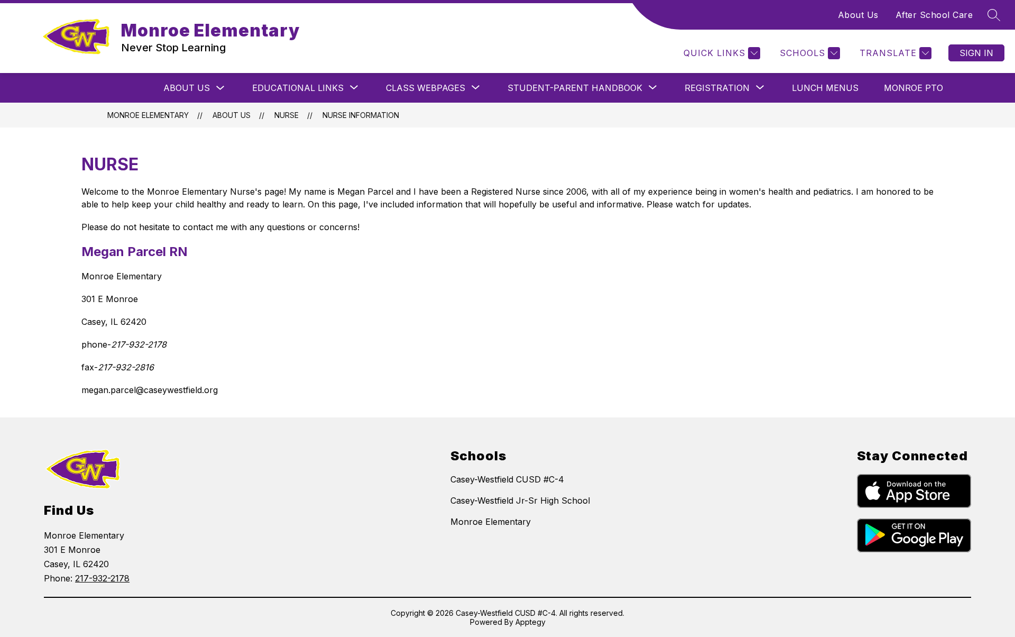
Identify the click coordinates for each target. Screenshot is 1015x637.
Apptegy (530, 621)
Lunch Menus (825, 88)
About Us (858, 15)
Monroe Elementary (148, 115)
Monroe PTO (913, 88)
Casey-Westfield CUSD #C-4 (507, 479)
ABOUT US (186, 88)
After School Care (934, 15)
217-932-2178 (102, 578)
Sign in (976, 53)
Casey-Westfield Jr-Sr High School (520, 500)
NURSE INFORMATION (360, 115)
